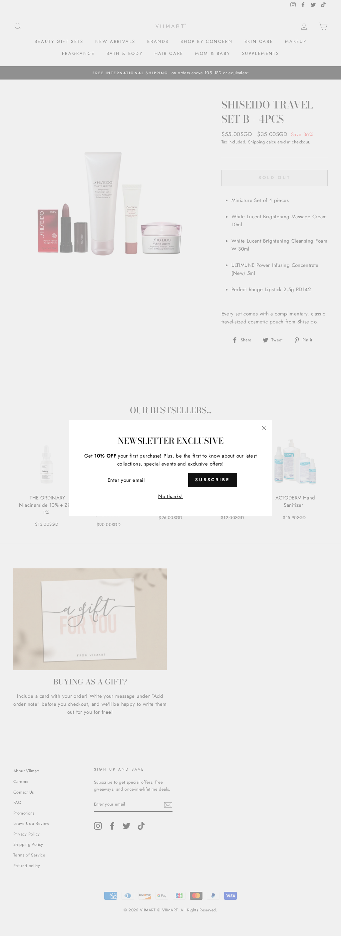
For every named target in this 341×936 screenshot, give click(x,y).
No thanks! (170, 496)
